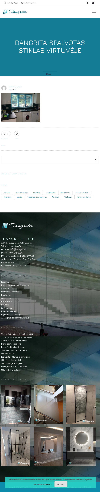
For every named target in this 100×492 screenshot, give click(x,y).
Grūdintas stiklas (81, 193)
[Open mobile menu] (94, 11)
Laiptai (19, 197)
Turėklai (55, 197)
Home (48, 74)
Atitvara (7, 193)
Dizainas (36, 193)
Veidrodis (67, 197)
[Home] (15, 14)
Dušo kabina (50, 193)
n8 (13, 90)
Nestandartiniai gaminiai (37, 197)
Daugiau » (48, 484)
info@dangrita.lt (18, 249)
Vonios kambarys (83, 197)
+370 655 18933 (16, 246)
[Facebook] (87, 3)
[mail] (93, 3)
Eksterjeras (65, 193)
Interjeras (7, 197)
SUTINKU (61, 484)
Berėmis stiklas (22, 193)
